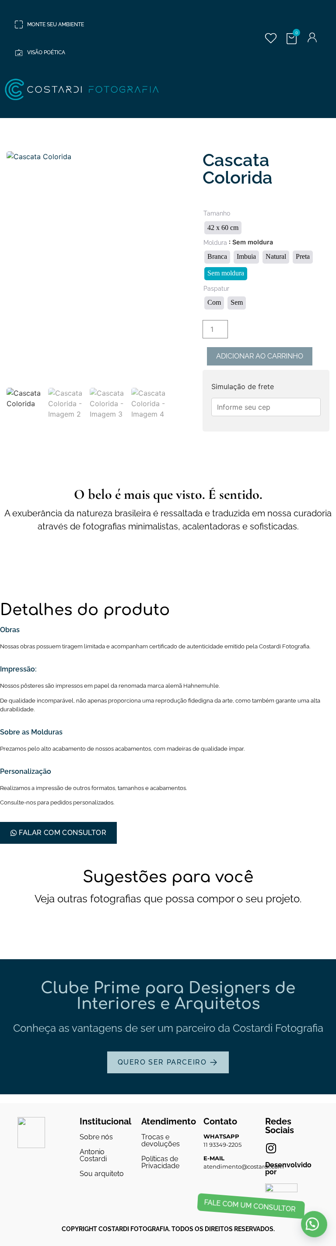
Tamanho (216, 213)
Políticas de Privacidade (160, 1162)
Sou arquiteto (102, 1173)
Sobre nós (96, 1137)
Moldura (215, 243)
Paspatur (216, 288)
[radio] (223, 227)
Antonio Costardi (93, 1155)
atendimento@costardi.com (243, 1166)
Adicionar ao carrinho (259, 356)
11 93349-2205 (222, 1144)
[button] (314, 1224)
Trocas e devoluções (160, 1140)
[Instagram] (270, 1148)
